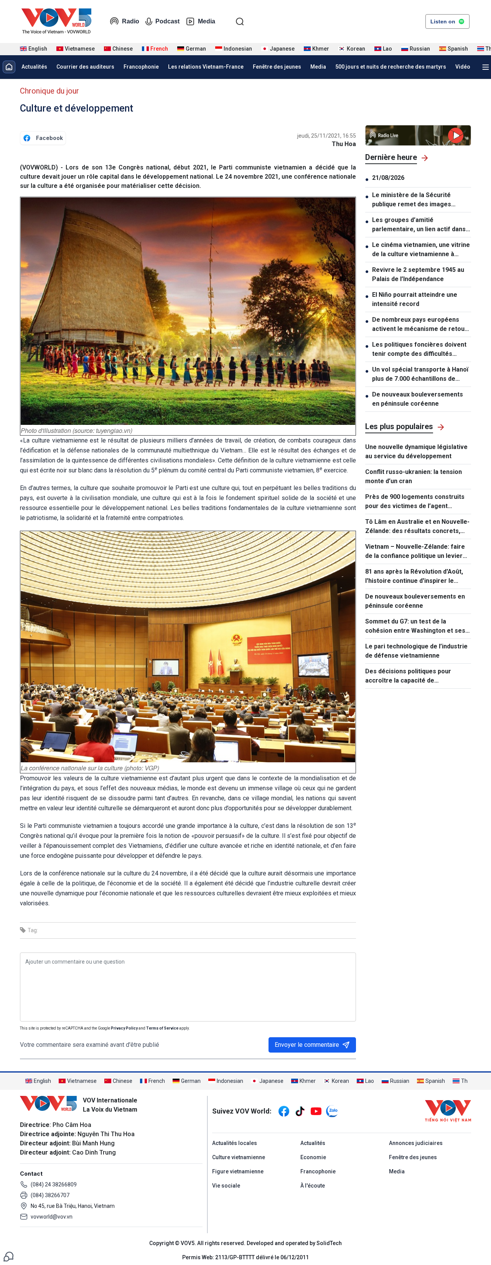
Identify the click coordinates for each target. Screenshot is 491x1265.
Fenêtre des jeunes (277, 67)
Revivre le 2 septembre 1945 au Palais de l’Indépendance (418, 274)
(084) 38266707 (50, 1195)
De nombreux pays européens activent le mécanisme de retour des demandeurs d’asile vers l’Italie (419, 325)
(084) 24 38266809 (54, 1184)
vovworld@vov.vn (51, 1217)
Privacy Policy (124, 1028)
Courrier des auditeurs (85, 67)
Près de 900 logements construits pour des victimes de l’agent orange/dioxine (415, 502)
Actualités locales (234, 1143)
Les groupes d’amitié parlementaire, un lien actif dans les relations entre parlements (419, 225)
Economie (313, 1157)
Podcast (167, 21)
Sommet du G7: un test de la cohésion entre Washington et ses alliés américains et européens (415, 626)
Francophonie (141, 67)
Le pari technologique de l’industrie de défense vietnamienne (416, 651)
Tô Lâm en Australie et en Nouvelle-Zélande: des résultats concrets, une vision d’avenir (417, 527)
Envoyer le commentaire (307, 1044)
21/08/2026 (388, 177)
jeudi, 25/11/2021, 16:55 (326, 136)
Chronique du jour (49, 90)
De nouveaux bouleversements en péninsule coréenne (417, 399)
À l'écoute (312, 1186)
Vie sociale (226, 1186)
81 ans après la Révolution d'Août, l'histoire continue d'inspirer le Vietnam (414, 577)
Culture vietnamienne (238, 1157)
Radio (130, 21)
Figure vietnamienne (238, 1171)
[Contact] (8, 1256)
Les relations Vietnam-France (206, 67)
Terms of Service (162, 1028)
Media (206, 21)
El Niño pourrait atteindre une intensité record (414, 299)
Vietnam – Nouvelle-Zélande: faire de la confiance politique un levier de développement (415, 552)
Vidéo (462, 67)
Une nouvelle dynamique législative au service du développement (416, 451)
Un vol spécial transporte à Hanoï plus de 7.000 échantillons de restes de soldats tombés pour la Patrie (420, 374)
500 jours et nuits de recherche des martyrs (390, 67)
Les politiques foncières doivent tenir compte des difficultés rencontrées (419, 350)
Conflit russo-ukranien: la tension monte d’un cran (413, 476)
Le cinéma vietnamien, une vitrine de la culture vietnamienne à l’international (421, 250)
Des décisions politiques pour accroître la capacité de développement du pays (408, 676)
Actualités (34, 67)
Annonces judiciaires (416, 1143)
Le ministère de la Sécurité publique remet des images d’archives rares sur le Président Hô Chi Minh (420, 200)
